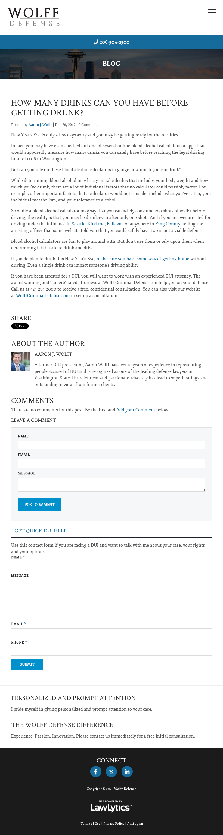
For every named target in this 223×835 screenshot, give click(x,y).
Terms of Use (90, 824)
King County (167, 224)
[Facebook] (96, 771)
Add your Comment (135, 410)
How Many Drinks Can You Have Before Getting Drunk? (99, 107)
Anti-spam (135, 824)
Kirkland (96, 224)
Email (24, 455)
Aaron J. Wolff (40, 124)
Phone (19, 643)
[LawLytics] (111, 806)
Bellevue (115, 224)
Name (23, 436)
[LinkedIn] (127, 771)
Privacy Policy (113, 824)
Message (27, 473)
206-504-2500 (114, 42)
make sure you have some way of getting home (143, 258)
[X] (111, 771)
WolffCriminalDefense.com (43, 295)
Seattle (78, 224)
